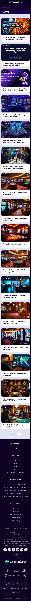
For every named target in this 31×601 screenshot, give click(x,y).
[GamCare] (10, 575)
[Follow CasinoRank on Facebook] (5, 549)
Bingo (15, 460)
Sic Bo (15, 466)
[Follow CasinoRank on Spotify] (21, 549)
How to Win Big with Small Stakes (15, 490)
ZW (15, 554)
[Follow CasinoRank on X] (13, 549)
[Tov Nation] (16, 570)
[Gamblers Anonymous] (24, 570)
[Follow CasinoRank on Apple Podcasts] (26, 549)
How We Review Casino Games (15, 472)
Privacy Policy (15, 521)
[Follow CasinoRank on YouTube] (17, 549)
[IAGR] (19, 575)
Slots (15, 469)
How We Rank (15, 518)
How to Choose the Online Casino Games (15, 487)
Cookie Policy (18, 598)
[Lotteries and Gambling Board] (8, 570)
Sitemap (26, 598)
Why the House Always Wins (15, 484)
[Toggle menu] (2, 2)
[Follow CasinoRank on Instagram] (9, 549)
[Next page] (19, 434)
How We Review (15, 514)
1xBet (15, 448)
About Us (15, 508)
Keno (15, 463)
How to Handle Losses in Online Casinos (15, 497)
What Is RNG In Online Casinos (15, 493)
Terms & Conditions (8, 598)
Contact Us (15, 511)
